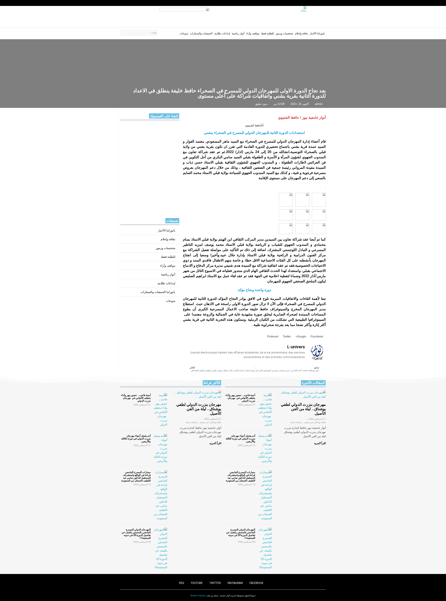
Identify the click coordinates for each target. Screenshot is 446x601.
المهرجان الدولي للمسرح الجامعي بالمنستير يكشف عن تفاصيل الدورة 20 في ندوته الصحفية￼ (240, 533)
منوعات (184, 33)
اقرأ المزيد (320, 443)
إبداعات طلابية (222, 33)
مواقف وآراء (252, 33)
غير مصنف (308, 422)
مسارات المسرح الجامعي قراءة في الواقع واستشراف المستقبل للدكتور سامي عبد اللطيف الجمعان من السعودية (240, 476)
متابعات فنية (296, 422)
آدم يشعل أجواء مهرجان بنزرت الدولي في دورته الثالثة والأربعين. (240, 438)
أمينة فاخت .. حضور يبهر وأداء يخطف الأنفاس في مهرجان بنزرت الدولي (240, 398)
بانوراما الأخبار (317, 33)
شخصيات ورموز (284, 33)
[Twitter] (135, 3)
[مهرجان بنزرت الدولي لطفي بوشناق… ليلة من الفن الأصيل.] (302, 394)
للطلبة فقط (267, 33)
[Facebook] (148, 3)
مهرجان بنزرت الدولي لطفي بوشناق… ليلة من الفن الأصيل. (303, 409)
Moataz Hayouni (198, 595)
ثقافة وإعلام (301, 33)
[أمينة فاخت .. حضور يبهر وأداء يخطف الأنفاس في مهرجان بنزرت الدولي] (265, 410)
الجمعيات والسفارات (201, 33)
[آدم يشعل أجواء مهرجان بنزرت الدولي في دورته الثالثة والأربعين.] (265, 448)
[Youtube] (128, 3)
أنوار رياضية (238, 33)
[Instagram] (142, 3)
